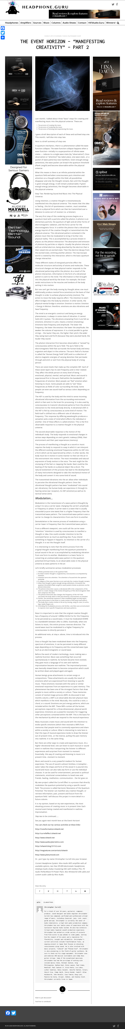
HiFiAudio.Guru (96, 22)
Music (46, 22)
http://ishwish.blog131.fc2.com (48, 846)
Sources (37, 22)
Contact (82, 22)
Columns (56, 22)
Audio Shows (69, 22)
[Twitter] (2, 32)
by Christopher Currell (74, 36)
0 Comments (57, 36)
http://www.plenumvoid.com (47, 855)
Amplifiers (25, 22)
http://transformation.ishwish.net (49, 829)
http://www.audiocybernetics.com (49, 842)
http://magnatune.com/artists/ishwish (51, 850)
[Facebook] (2, 28)
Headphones (11, 22)
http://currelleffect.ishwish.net (48, 833)
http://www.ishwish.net (45, 837)
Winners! (110, 22)
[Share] (2, 37)
